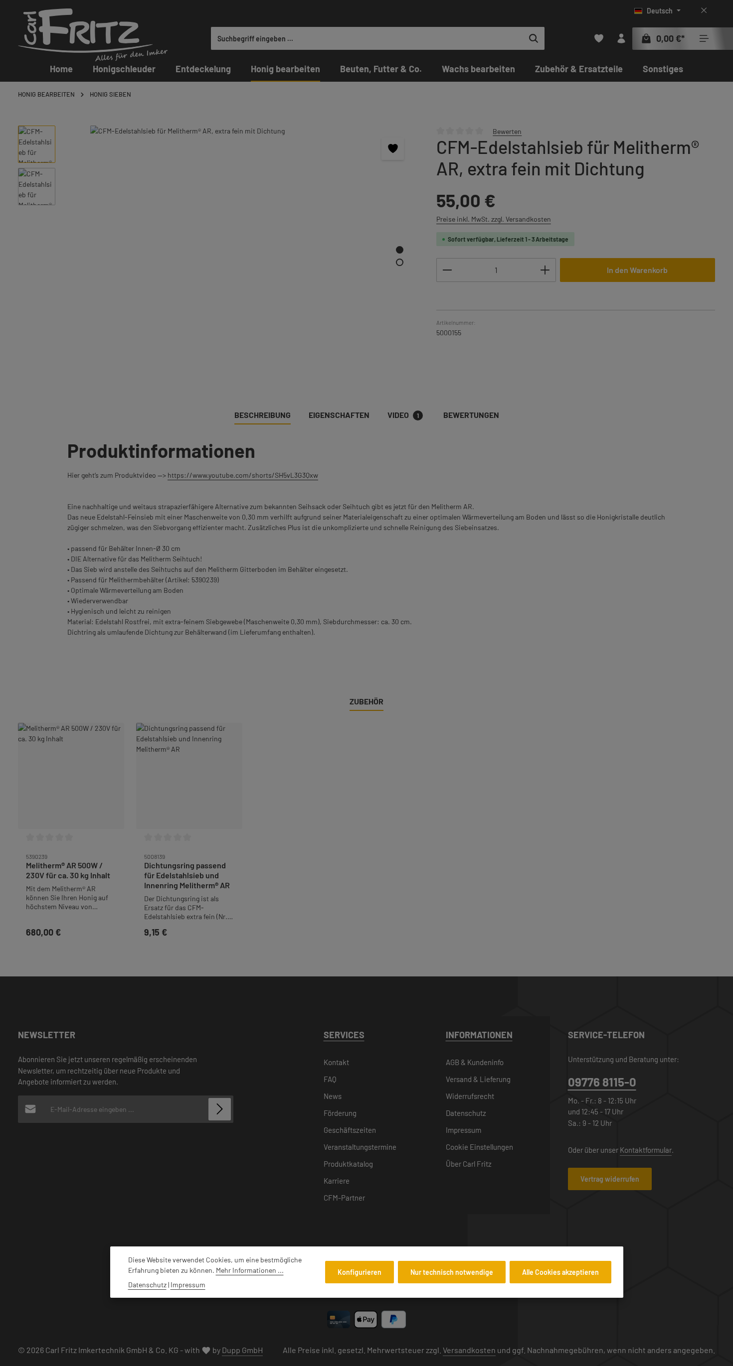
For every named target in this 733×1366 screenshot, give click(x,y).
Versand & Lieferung (478, 1079)
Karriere (337, 1180)
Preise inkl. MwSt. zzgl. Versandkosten (493, 219)
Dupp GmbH (242, 1350)
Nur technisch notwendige (451, 1272)
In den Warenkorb (637, 269)
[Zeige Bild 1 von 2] (399, 250)
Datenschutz (466, 1112)
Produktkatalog (348, 1163)
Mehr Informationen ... (250, 1270)
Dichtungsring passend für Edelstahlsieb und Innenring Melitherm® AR (187, 875)
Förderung (340, 1112)
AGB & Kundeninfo (475, 1062)
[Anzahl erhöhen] (545, 270)
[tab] (262, 415)
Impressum (463, 1129)
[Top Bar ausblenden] (704, 10)
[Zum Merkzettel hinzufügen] (392, 148)
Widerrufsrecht (470, 1096)
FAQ (330, 1079)
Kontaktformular (646, 1149)
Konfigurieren (359, 1272)
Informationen (479, 1034)
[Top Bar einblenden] (704, 38)
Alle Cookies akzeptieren (560, 1272)
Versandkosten (469, 1350)
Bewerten (507, 131)
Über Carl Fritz (469, 1163)
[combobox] (367, 38)
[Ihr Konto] (621, 38)
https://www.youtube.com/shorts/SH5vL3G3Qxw (243, 475)
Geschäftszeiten (350, 1129)
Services (344, 1034)
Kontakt (336, 1062)
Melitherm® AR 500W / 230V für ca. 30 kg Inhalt (68, 870)
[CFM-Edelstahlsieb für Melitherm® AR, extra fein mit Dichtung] (240, 233)
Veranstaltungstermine (360, 1146)
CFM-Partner (344, 1197)
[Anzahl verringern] (447, 270)
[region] (217, 248)
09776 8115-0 (602, 1082)
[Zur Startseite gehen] (93, 35)
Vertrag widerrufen (609, 1179)
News (333, 1096)
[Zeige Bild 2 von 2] (399, 262)
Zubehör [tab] (366, 701)
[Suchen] (534, 38)
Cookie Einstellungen (479, 1146)
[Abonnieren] (219, 1109)
